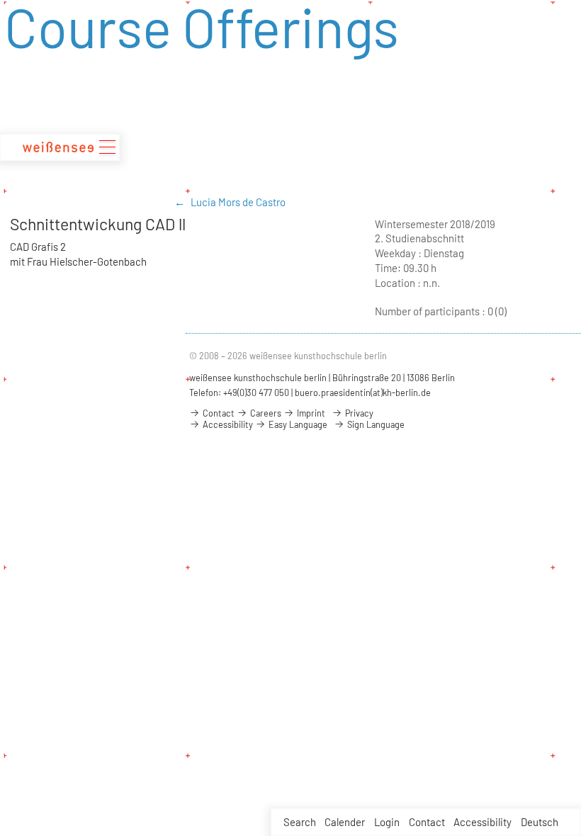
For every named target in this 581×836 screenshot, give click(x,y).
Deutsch (539, 821)
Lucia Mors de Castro (238, 202)
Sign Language (375, 424)
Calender (345, 821)
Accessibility (482, 821)
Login (387, 821)
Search (299, 821)
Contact (427, 821)
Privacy (358, 413)
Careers (264, 413)
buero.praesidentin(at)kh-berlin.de (363, 392)
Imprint (310, 413)
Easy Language (296, 424)
